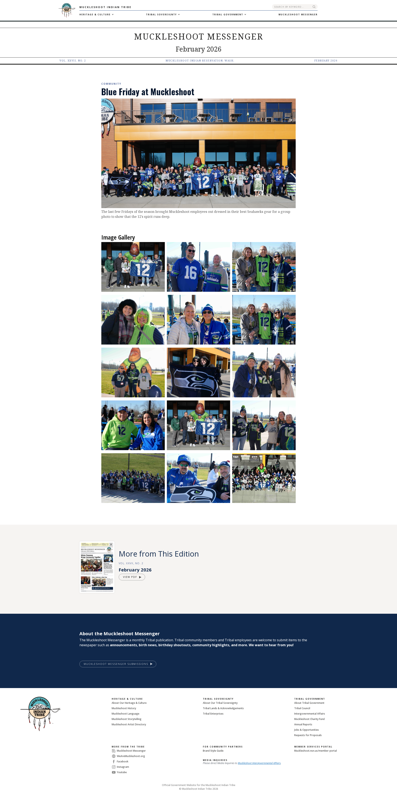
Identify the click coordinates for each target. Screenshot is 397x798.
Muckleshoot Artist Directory (129, 724)
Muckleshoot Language (125, 713)
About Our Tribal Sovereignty (220, 703)
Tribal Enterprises (213, 713)
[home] (39, 10)
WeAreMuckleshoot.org (131, 756)
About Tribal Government (309, 703)
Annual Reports (303, 724)
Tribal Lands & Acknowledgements (223, 708)
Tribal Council (302, 708)
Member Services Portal (313, 746)
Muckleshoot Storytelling (126, 719)
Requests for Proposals (308, 735)
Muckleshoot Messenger (131, 750)
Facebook (122, 761)
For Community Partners (223, 746)
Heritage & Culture (127, 698)
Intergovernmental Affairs (309, 713)
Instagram (123, 767)
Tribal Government (309, 698)
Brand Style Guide (213, 750)
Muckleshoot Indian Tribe (105, 7)
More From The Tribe (128, 746)
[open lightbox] (133, 267)
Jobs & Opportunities (306, 730)
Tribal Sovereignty (218, 698)
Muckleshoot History (124, 708)
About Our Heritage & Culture (129, 703)
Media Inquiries (215, 760)
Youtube (122, 772)
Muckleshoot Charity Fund (309, 719)
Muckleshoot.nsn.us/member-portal (315, 750)
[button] (96, 14)
